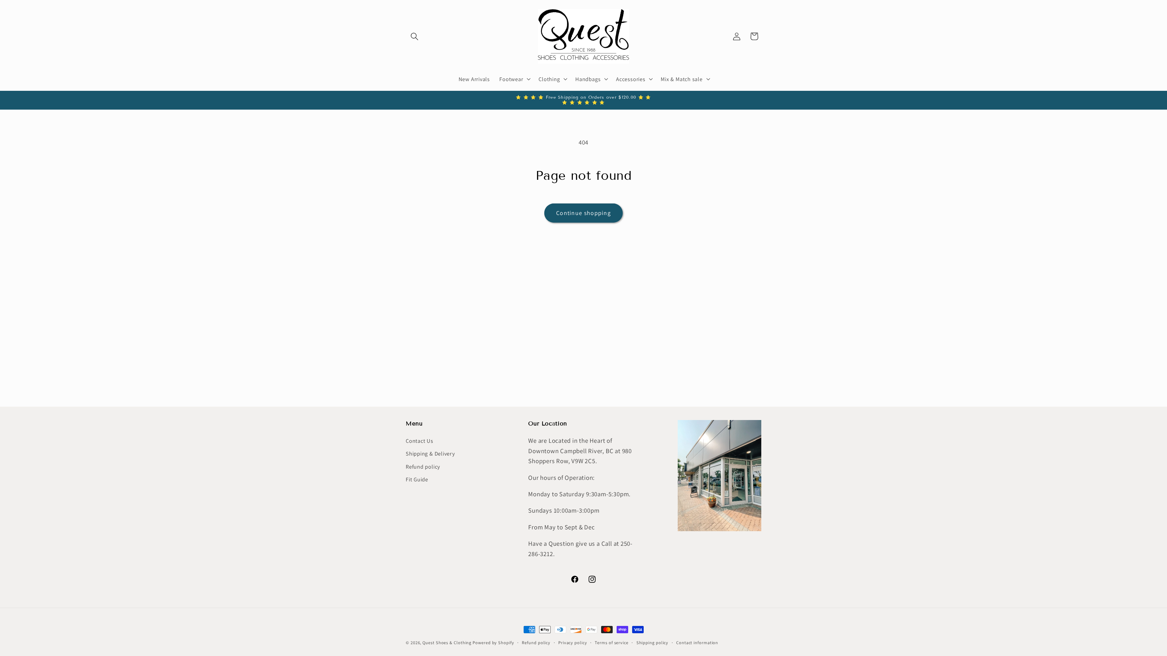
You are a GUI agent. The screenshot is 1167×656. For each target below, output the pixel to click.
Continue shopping (583, 213)
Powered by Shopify (493, 642)
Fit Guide (417, 479)
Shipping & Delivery (430, 453)
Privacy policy (572, 642)
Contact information (697, 642)
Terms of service (611, 642)
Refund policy (423, 466)
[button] (414, 36)
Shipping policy (652, 642)
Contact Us (419, 440)
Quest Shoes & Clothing (446, 642)
